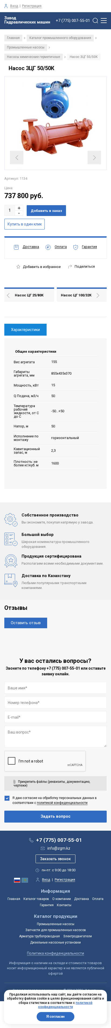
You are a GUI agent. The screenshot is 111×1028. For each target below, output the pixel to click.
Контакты (64, 905)
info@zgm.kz (58, 848)
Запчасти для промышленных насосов (55, 930)
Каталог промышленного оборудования (60, 38)
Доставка (81, 899)
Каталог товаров (36, 899)
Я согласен (55, 1016)
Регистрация (31, 6)
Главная (13, 38)
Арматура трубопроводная (39, 936)
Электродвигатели (77, 936)
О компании (61, 899)
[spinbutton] (9, 210)
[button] (19, 208)
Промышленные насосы (25, 47)
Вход (14, 6)
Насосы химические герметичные (33, 57)
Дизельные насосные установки (55, 942)
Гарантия (47, 905)
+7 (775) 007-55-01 (73, 21)
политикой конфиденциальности (62, 803)
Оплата (97, 899)
